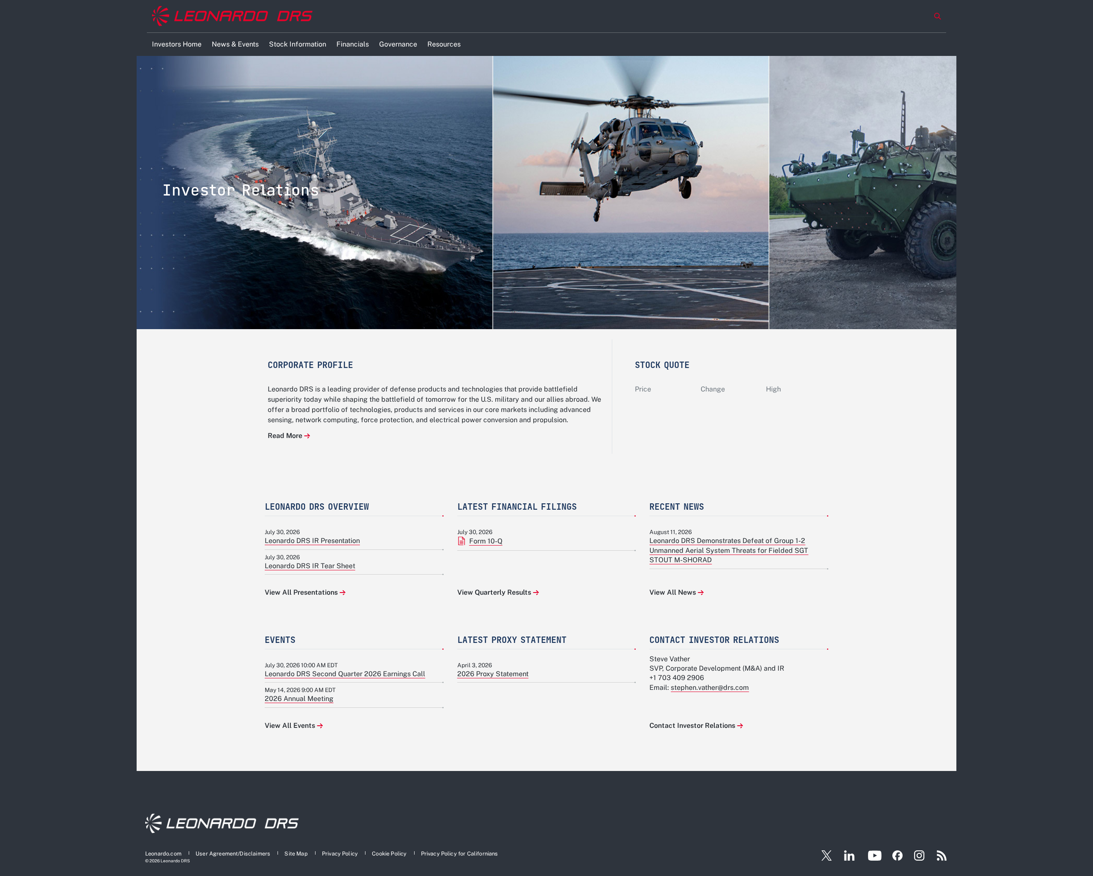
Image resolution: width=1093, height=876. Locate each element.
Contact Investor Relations (692, 725)
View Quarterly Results (494, 592)
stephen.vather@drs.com (710, 687)
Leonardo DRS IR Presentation (312, 541)
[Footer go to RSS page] (942, 855)
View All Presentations (301, 592)
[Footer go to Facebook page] (897, 855)
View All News (672, 592)
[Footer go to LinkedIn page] (849, 855)
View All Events (290, 725)
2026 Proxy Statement (493, 674)
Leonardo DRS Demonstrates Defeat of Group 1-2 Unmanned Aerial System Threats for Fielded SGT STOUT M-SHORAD (728, 550)
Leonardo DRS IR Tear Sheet (310, 566)
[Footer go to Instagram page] (919, 855)
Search (937, 16)
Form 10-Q (486, 541)
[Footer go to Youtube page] (874, 855)
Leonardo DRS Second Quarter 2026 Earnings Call (345, 674)
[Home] (232, 16)
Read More (285, 436)
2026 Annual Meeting (299, 699)
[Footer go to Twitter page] (823, 855)
